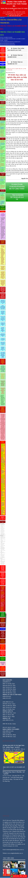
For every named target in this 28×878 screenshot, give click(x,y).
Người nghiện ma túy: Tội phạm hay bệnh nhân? (2, 193)
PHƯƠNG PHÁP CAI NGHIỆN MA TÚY (3, 174)
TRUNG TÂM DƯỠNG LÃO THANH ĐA (11, 21)
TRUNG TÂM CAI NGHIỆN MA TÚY (12, 33)
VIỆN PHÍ (5, 40)
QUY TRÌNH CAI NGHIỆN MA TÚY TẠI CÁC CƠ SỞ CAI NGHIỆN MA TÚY (2, 198)
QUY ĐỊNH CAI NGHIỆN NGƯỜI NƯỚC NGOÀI (7, 38)
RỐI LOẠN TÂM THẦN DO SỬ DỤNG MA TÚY (7, 44)
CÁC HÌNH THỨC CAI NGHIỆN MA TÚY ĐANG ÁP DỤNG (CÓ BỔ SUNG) (2, 203)
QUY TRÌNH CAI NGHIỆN (20, 38)
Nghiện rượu (2, 107)
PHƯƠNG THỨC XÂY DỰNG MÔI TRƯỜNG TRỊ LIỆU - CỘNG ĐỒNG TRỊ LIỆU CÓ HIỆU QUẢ (3, 460)
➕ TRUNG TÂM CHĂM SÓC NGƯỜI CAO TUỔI (16, 49)
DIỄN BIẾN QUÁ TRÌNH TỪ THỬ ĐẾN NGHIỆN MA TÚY (3, 472)
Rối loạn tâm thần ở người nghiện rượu (2, 112)
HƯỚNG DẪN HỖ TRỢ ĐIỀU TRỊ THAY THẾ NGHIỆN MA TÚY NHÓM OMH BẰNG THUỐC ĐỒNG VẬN (2, 383)
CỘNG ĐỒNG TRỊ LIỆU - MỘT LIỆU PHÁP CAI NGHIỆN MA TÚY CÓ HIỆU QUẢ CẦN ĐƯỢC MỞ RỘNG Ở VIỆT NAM (3, 466)
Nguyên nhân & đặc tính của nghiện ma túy (2, 132)
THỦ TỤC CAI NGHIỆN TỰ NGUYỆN (6, 37)
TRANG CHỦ (2, 17)
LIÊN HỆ (1, 40)
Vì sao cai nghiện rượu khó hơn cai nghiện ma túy (2, 106)
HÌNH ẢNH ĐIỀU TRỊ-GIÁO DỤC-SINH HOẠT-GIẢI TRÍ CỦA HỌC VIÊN (3, 91)
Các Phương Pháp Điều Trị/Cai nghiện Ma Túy (2, 180)
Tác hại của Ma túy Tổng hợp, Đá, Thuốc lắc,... (2, 152)
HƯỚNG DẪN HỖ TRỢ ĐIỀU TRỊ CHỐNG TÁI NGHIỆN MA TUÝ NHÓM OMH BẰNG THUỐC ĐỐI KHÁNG (2, 376)
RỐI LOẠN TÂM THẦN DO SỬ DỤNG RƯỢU (7, 43)
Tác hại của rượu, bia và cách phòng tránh (2, 109)
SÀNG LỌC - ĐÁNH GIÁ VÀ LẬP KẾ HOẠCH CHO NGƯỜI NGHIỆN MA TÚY (3, 494)
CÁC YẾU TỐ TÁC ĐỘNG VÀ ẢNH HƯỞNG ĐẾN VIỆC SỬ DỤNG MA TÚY (3, 476)
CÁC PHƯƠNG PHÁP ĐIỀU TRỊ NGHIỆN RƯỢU (3, 102)
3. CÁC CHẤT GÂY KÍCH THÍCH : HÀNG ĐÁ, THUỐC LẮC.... (3, 596)
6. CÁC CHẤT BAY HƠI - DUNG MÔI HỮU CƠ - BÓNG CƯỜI (2, 609)
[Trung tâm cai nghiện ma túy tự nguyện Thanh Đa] (2, 1)
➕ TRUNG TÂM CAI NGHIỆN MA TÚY (15, 63)
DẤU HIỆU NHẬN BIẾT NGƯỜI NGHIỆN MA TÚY (2, 119)
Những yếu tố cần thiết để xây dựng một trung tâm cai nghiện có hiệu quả (2, 187)
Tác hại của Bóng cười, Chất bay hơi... (2, 161)
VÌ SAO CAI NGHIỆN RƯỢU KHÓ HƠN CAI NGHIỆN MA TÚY (10, 41)
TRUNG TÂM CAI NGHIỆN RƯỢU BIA (13, 27)
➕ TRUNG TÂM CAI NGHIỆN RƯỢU (15, 56)
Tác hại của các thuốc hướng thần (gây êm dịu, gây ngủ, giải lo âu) (2, 165)
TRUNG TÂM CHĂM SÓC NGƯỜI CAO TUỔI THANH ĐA (16, 4)
